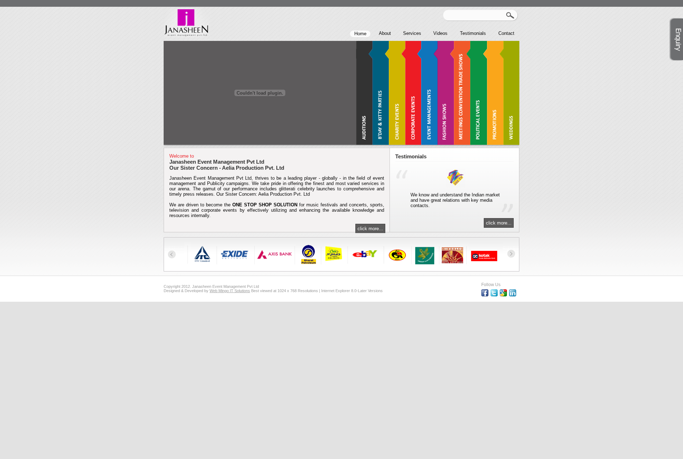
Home (360, 33)
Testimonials (473, 33)
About (385, 33)
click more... (370, 228)
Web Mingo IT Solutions (230, 291)
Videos (440, 33)
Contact (506, 33)
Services (412, 33)
